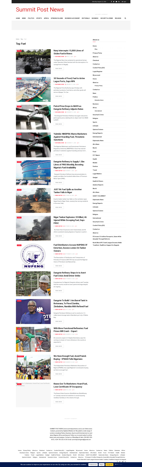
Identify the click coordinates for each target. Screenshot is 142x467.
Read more (58, 68)
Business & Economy (72, 18)
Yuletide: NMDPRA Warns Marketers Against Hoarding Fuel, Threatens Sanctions (70, 137)
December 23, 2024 (69, 362)
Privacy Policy (97, 53)
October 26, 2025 (69, 195)
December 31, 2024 (69, 334)
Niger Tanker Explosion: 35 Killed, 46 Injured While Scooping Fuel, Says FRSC (70, 220)
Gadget (95, 177)
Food (94, 151)
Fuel (25, 39)
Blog (96, 49)
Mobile (95, 162)
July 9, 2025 (67, 309)
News (24, 18)
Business (95, 18)
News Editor (58, 170)
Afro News (96, 144)
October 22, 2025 (69, 226)
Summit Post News (40, 9)
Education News (99, 100)
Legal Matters (97, 174)
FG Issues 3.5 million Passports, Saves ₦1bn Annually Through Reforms (107, 238)
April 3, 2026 (69, 56)
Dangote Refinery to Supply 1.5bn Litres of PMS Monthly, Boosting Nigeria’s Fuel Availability (69, 164)
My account (96, 75)
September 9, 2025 (69, 254)
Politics (31, 18)
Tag (22, 39)
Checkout (96, 60)
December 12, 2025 (71, 112)
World (95, 148)
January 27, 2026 (70, 84)
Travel (95, 170)
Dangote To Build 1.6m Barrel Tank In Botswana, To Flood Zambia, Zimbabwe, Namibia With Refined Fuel (71, 303)
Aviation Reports (98, 185)
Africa (46, 18)
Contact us (96, 64)
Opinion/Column (57, 18)
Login (124, 1)
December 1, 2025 (69, 170)
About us (95, 56)
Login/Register (97, 71)
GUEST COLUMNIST (99, 196)
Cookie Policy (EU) (99, 68)
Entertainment (97, 137)
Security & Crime (106, 18)
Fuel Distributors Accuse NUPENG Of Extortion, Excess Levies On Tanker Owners (70, 248)
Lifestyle (95, 126)
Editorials (86, 18)
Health (95, 159)
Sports (39, 18)
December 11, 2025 (71, 142)
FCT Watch (96, 155)
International (98, 111)
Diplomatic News (98, 140)
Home (18, 18)
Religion (118, 18)
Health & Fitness (98, 181)
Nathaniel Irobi (59, 56)
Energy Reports (98, 133)
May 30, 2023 (67, 389)
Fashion (95, 166)
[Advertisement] (102, 8)
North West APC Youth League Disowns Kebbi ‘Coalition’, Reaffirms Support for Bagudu (107, 244)
